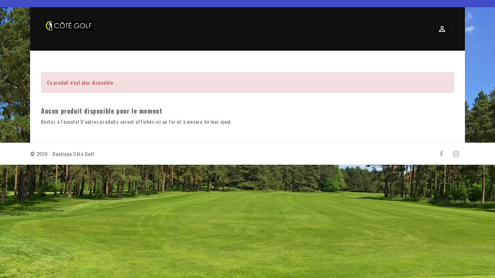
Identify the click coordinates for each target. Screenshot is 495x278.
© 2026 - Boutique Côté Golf (62, 153)
